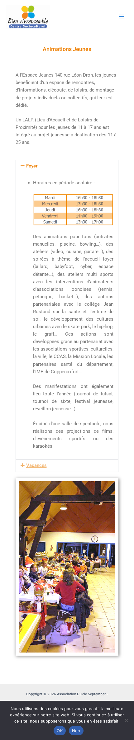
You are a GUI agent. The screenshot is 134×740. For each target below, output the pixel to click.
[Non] (126, 720)
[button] (67, 166)
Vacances (36, 465)
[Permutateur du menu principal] (121, 16)
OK (60, 730)
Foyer (31, 166)
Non (76, 730)
